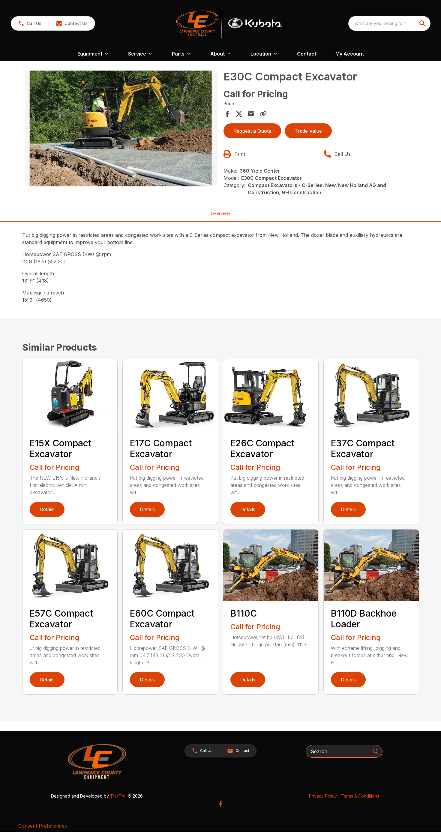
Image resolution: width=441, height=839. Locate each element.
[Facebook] (220, 804)
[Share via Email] (251, 113)
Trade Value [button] (308, 131)
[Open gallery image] (121, 128)
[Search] (375, 751)
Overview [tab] (220, 213)
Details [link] (47, 509)
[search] (423, 23)
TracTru (117, 795)
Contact (306, 54)
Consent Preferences (42, 826)
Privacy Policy (323, 795)
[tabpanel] (121, 129)
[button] (30, 23)
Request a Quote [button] (252, 131)
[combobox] (389, 23)
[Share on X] (239, 113)
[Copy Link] (263, 113)
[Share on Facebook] (227, 113)
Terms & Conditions (360, 795)
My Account (349, 54)
